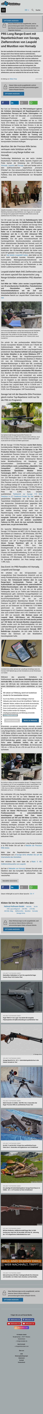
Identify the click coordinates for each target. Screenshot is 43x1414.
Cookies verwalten (12, 720)
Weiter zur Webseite (30, 720)
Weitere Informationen (10, 715)
